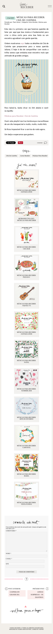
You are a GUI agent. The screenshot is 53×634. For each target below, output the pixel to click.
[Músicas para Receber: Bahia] (26, 462)
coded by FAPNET (38, 629)
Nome (8, 553)
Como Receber (33, 22)
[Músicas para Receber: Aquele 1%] (26, 292)
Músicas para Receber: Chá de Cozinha (21, 116)
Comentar (40, 142)
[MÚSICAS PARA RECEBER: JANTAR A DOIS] (26, 179)
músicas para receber (40, 156)
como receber (25, 156)
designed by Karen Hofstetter (20, 629)
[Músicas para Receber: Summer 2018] (26, 377)
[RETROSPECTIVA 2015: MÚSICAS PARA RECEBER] (26, 207)
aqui (23, 44)
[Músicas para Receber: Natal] (26, 349)
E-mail (9, 558)
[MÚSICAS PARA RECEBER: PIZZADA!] (26, 264)
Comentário (11, 531)
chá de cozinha (11, 156)
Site (7, 564)
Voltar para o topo (26, 609)
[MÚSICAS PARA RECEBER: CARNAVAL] (26, 434)
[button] (50, 6)
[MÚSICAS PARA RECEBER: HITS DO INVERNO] (26, 406)
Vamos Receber (26, 5)
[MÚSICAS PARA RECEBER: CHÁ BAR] (26, 235)
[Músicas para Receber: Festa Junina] (26, 491)
